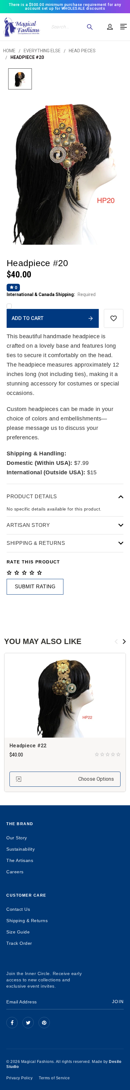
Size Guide (18, 931)
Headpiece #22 (27, 746)
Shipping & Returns (27, 920)
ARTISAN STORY (28, 525)
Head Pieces (82, 50)
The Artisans (19, 860)
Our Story (16, 837)
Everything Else (42, 50)
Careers (15, 871)
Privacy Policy (19, 1078)
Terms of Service (54, 1078)
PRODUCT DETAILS (32, 496)
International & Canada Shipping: (51, 294)
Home (9, 50)
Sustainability (20, 849)
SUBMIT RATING (35, 586)
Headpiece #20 (27, 57)
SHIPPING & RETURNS (36, 543)
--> (44, 1022)
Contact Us (18, 909)
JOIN (118, 1001)
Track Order (19, 943)
